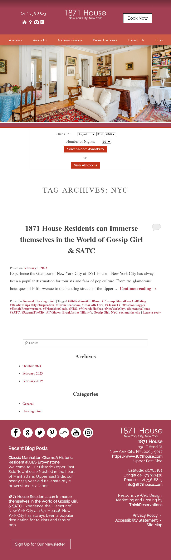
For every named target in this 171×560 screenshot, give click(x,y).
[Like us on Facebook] (16, 433)
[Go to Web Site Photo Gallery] (36, 22)
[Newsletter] (41, 550)
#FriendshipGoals (55, 308)
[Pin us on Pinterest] (52, 433)
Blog (158, 40)
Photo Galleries (105, 40)
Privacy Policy (145, 515)
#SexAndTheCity (33, 312)
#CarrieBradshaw (68, 304)
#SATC (15, 312)
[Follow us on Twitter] (40, 433)
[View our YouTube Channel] (76, 433)
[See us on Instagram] (88, 433)
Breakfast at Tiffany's (77, 312)
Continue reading (138, 288)
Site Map (154, 525)
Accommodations (70, 40)
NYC (114, 312)
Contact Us (136, 40)
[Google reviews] (28, 433)
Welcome (15, 40)
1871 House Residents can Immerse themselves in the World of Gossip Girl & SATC (81, 239)
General (28, 301)
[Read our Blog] (64, 433)
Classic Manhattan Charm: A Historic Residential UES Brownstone (41, 460)
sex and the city (129, 312)
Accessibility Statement (136, 520)
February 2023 (33, 373)
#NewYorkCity (114, 308)
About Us (40, 40)
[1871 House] (85, 14)
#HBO (73, 308)
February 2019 (33, 380)
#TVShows (53, 312)
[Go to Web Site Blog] (42, 22)
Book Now (138, 18)
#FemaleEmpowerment (25, 308)
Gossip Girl (101, 312)
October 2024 (32, 365)
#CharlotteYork (92, 304)
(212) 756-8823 (33, 13)
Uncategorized (45, 301)
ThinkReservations (145, 505)
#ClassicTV (113, 304)
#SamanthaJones (138, 308)
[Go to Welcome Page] (24, 22)
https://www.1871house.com (137, 456)
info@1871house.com (144, 484)
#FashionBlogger (133, 304)
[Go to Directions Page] (30, 22)
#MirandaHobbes (91, 308)
